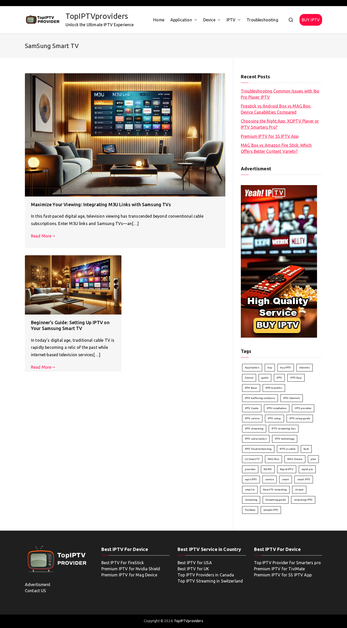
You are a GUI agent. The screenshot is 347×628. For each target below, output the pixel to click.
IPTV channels (291, 398)
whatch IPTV (270, 510)
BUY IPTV (311, 20)
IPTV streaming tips (284, 428)
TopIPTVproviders (97, 16)
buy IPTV (285, 367)
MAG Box (273, 459)
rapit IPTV (251, 479)
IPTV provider (303, 408)
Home (158, 20)
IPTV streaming (254, 428)
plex (313, 459)
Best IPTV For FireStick (122, 562)
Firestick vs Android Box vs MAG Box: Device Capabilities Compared (276, 109)
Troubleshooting (262, 20)
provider (250, 469)
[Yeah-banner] (279, 261)
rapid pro (307, 469)
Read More (41, 236)
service (269, 479)
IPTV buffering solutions (260, 398)
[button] (194, 20)
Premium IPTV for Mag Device (129, 575)
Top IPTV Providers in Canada (206, 575)
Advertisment (37, 584)
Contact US (35, 590)
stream (299, 489)
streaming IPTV (303, 499)
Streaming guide (275, 499)
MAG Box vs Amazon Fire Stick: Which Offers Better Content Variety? (276, 148)
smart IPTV (303, 479)
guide (265, 377)
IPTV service (252, 418)
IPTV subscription (256, 438)
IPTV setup (274, 418)
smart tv (250, 489)
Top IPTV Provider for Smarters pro (287, 562)
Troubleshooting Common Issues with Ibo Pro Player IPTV (280, 94)
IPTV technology (284, 438)
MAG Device (295, 459)
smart (285, 479)
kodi (306, 448)
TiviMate (250, 510)
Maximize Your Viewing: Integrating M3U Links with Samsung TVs (101, 204)
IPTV (231, 20)
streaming (251, 499)
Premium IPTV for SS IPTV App (269, 136)
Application (181, 20)
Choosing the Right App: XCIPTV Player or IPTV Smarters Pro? (280, 124)
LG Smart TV (252, 459)
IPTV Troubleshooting (258, 448)
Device (209, 20)
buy (269, 367)
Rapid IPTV (286, 469)
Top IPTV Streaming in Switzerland (210, 581)
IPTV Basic (251, 387)
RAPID (268, 469)
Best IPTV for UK (193, 568)
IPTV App (296, 377)
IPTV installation (277, 408)
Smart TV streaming (275, 489)
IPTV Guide (252, 408)
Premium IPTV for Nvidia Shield (130, 568)
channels (304, 367)
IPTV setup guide (299, 418)
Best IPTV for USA (195, 562)
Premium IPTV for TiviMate (279, 568)
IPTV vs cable (287, 448)
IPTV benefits (273, 387)
